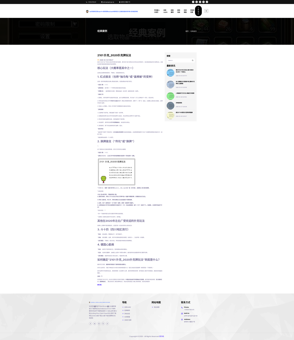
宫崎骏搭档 (179, 103)
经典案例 (172, 11)
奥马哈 (161, 336)
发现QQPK (165, 11)
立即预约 (198, 11)
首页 (187, 31)
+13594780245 (92, 2)
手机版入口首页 (157, 11)
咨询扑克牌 (192, 11)
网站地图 (156, 307)
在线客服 (185, 11)
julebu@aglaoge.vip (108, 2)
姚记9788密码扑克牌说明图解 (184, 112)
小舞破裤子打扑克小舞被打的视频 (185, 93)
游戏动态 (178, 11)
